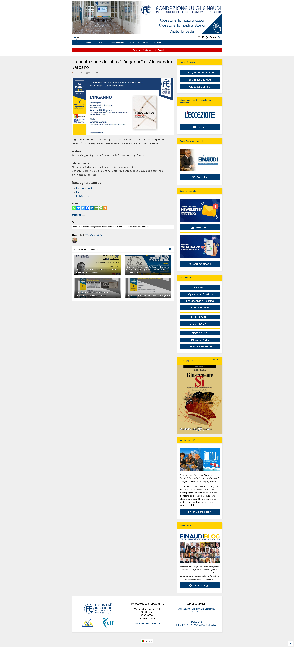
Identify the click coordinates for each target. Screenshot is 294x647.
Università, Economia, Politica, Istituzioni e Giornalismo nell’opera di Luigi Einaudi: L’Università (147, 270)
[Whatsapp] (74, 208)
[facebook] (207, 37)
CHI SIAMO (87, 42)
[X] (199, 37)
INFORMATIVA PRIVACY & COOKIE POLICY (196, 624)
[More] (105, 208)
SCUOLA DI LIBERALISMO (116, 42)
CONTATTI (157, 42)
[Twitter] (83, 208)
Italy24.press (83, 196)
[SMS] (101, 208)
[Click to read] (97, 265)
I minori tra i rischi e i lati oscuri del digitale (148, 295)
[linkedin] (203, 37)
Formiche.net (83, 192)
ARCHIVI (146, 42)
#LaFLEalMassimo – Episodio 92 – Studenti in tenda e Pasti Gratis (97, 271)
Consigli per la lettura (190, 360)
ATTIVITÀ (98, 42)
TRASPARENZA (196, 621)
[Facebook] (87, 208)
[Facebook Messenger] (78, 208)
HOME (76, 42)
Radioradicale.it (84, 188)
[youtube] (214, 37)
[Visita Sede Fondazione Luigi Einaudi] (147, 33)
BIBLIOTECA (134, 42)
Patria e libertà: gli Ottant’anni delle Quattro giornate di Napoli (93, 294)
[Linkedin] (92, 208)
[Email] (96, 208)
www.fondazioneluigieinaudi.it (147, 623)
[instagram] (211, 37)
